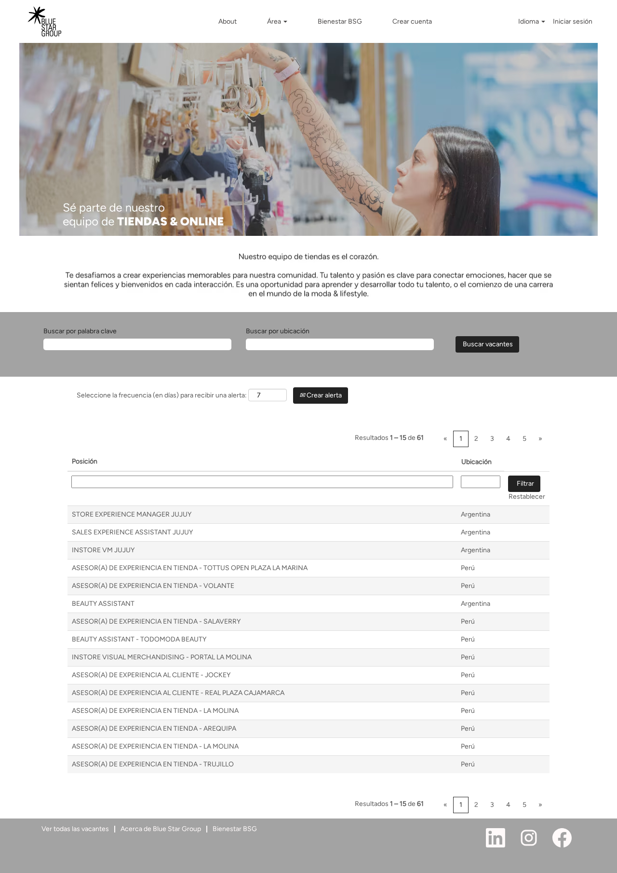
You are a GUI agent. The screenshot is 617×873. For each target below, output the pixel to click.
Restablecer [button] (527, 496)
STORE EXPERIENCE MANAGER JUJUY (131, 514)
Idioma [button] (529, 21)
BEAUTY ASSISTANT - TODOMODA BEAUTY (139, 639)
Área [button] (274, 21)
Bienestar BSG (340, 21)
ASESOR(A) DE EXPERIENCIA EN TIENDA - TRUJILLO (153, 764)
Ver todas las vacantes (75, 829)
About (227, 21)
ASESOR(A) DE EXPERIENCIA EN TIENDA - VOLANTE (153, 586)
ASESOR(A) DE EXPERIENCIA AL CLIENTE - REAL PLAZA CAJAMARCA (178, 693)
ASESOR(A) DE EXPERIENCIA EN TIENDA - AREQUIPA (154, 728)
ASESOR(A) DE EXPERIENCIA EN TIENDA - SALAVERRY (156, 621)
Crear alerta (323, 395)
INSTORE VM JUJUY (103, 550)
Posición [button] (84, 461)
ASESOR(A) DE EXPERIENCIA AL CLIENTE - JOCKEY (151, 675)
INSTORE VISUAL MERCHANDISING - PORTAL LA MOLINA (162, 657)
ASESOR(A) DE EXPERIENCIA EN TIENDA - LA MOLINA (155, 711)
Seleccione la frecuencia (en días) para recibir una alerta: (162, 395)
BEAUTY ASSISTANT (103, 604)
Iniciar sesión (572, 21)
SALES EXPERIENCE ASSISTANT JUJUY (132, 532)
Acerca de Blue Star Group (161, 829)
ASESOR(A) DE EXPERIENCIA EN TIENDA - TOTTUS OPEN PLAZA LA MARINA (190, 568)
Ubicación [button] (476, 462)
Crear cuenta (412, 21)
